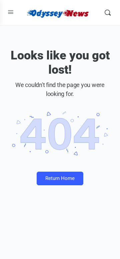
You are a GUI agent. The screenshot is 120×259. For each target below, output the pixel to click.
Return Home (60, 178)
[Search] (108, 12)
